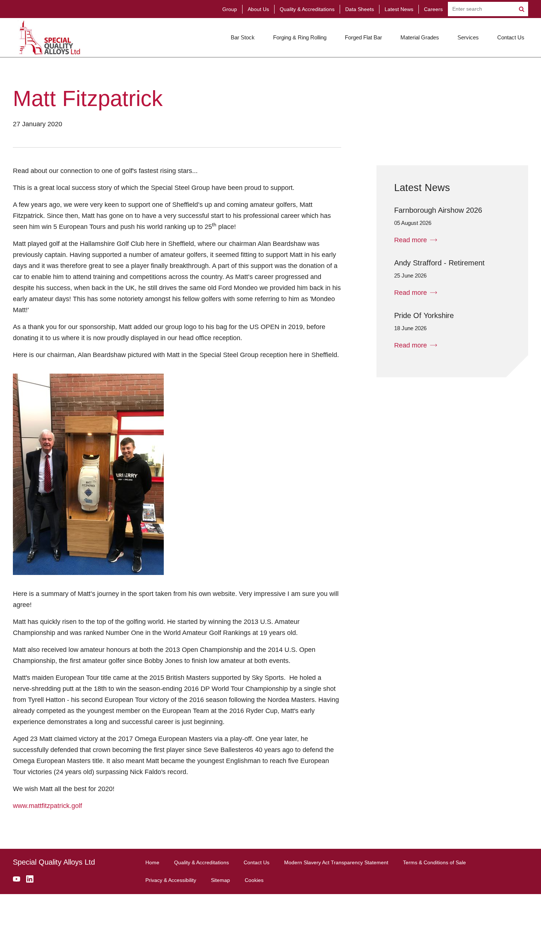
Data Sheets (359, 9)
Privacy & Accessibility (170, 880)
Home (152, 862)
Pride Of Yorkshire (424, 315)
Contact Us (510, 37)
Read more (410, 240)
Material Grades (419, 37)
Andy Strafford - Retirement (439, 263)
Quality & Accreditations (307, 9)
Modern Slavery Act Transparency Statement (336, 862)
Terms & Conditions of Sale (434, 862)
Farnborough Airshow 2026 (438, 210)
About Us (258, 9)
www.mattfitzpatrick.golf (47, 805)
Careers (433, 9)
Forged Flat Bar (363, 37)
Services (468, 37)
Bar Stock (243, 37)
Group (229, 9)
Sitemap (220, 880)
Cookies (254, 880)
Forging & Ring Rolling (299, 37)
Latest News (399, 9)
